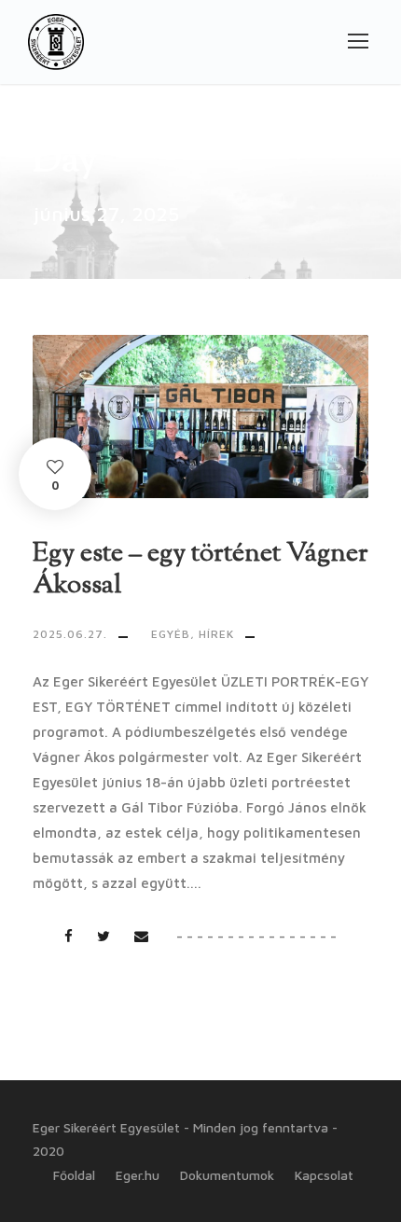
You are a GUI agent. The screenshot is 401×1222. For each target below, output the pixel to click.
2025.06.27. (70, 634)
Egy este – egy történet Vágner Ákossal (200, 569)
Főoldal (74, 1175)
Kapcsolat (324, 1175)
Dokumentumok (227, 1175)
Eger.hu (137, 1175)
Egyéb (170, 634)
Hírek (216, 634)
